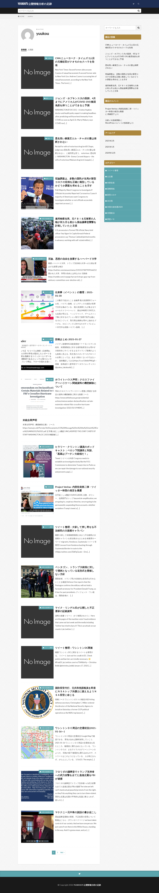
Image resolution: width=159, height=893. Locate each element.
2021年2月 (109, 141)
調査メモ (49, 138)
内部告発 (49, 487)
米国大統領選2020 (47, 218)
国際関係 (111, 189)
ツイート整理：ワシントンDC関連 (74, 647)
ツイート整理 (48, 292)
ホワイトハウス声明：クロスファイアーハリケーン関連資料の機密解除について (75, 383)
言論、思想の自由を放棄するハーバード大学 (72, 258)
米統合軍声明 (30, 420)
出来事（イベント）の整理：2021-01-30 (74, 294)
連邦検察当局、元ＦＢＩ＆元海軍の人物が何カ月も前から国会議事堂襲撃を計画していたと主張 (75, 222)
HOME (22, 16)
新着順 (24, 49)
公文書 (50, 379)
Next (61, 852)
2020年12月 (110, 153)
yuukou (30, 16)
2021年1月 (109, 147)
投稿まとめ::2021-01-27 (68, 339)
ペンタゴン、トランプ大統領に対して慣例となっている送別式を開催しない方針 (74, 571)
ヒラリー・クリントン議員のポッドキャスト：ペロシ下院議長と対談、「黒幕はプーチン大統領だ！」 (75, 450)
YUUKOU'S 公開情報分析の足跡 (35, 3)
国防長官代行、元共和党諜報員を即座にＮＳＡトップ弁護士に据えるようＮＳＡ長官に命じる (76, 691)
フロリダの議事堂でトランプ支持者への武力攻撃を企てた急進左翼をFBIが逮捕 (75, 775)
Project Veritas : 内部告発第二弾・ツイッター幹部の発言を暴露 (75, 488)
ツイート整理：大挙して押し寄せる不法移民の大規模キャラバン (75, 529)
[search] (138, 11)
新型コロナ (49, 98)
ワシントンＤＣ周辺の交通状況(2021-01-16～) (75, 730)
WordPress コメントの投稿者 (117, 123)
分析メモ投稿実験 (112, 120)
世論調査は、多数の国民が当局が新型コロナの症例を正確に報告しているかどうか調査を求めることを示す (75, 182)
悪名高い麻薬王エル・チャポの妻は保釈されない (75, 140)
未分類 (110, 201)
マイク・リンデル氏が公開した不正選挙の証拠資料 (74, 609)
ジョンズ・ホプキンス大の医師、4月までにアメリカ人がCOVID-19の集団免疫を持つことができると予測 (75, 102)
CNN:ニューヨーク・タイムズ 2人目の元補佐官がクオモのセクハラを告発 (75, 62)
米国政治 (49, 58)
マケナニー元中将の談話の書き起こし (76, 812)
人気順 (30, 49)
